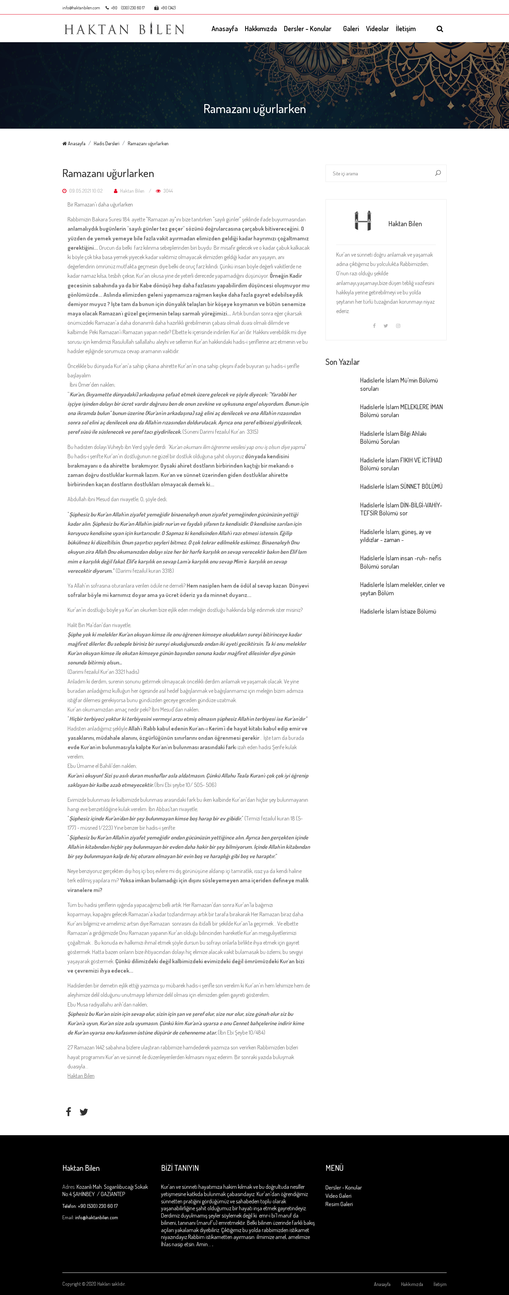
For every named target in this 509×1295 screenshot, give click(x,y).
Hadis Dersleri (106, 143)
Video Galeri (338, 1195)
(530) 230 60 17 (133, 8)
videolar (377, 28)
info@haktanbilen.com (81, 8)
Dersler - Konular (307, 28)
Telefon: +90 (74, 1206)
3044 (167, 191)
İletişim (406, 28)
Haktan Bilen (131, 191)
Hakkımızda (261, 28)
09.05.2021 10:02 (85, 191)
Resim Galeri (339, 1204)
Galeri (351, 28)
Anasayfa (225, 28)
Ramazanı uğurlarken (148, 143)
